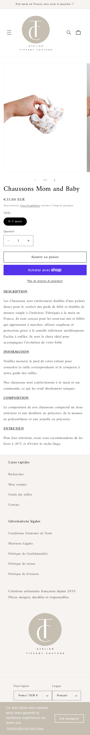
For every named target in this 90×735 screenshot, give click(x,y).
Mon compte (17, 484)
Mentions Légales (20, 544)
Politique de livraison (23, 574)
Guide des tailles (20, 495)
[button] (9, 33)
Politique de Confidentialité (28, 554)
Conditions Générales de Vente (30, 533)
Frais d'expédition (30, 206)
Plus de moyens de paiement (45, 281)
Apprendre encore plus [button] (25, 728)
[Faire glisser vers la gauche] (35, 180)
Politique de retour (22, 564)
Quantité (9, 232)
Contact (13, 505)
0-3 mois (15, 221)
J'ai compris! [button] (69, 718)
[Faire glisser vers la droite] (54, 180)
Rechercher (16, 474)
